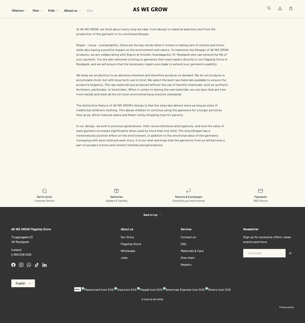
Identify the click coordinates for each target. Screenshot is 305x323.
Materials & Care (192, 251)
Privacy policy (286, 307)
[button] (291, 9)
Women (18, 10)
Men (36, 10)
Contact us (188, 237)
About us (70, 10)
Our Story (127, 237)
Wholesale (128, 251)
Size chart (188, 258)
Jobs (124, 258)
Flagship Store (131, 244)
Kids (51, 10)
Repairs (186, 264)
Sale (89, 10)
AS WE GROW (156, 299)
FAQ (183, 244)
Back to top (150, 214)
